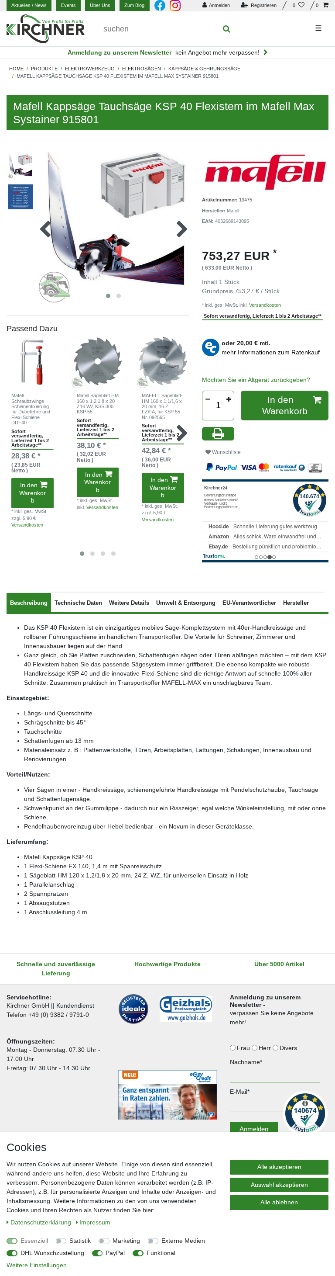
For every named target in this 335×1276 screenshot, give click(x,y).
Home (16, 68)
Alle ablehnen (279, 1202)
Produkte (44, 68)
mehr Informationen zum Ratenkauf (271, 352)
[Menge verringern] (208, 399)
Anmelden (253, 1129)
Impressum (94, 1222)
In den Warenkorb (32, 493)
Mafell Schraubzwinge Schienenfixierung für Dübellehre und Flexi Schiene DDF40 (30, 409)
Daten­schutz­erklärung (41, 1222)
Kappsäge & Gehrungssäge (204, 68)
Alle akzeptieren (279, 1166)
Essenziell (34, 1240)
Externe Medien (183, 1240)
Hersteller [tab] (296, 603)
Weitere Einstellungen (37, 1265)
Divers (289, 1047)
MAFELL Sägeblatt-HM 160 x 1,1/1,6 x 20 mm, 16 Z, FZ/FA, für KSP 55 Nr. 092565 (162, 406)
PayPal (115, 1252)
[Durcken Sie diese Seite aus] (218, 433)
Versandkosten (27, 524)
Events (68, 5)
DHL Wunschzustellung (52, 1252)
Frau (244, 1047)
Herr (266, 1047)
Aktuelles (29, 5)
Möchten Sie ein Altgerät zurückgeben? (256, 379)
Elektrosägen (141, 68)
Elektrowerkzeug (90, 68)
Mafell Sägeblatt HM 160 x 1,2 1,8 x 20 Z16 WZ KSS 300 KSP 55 (98, 403)
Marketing (126, 1240)
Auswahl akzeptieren (279, 1184)
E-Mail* (240, 1091)
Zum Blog (134, 5)
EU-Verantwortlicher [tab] (249, 603)
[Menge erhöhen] (229, 399)
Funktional (161, 1252)
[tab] (29, 602)
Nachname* (246, 1061)
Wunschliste (226, 452)
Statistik (80, 1240)
